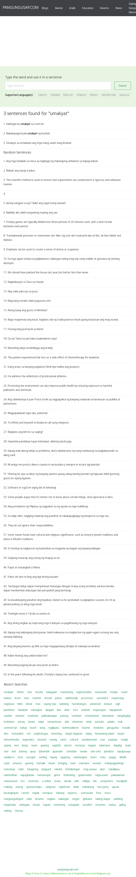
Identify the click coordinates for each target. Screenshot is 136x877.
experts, (72, 793)
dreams (39, 799)
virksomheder (11, 739)
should (48, 698)
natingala (24, 804)
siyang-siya (50, 704)
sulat (6, 763)
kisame (86, 728)
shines (20, 692)
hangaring (32, 769)
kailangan (64, 799)
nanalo (83, 751)
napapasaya (124, 751)
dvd (14, 751)
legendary (28, 739)
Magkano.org (103, 873)
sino (29, 692)
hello (20, 704)
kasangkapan (11, 793)
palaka (111, 722)
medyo (114, 692)
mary (103, 757)
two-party (103, 787)
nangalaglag (124, 716)
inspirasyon (99, 710)
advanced (95, 704)
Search (123, 86)
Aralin (72, 8)
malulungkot (80, 757)
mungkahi (121, 781)
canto (63, 739)
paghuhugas (41, 733)
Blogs (45, 8)
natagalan (73, 804)
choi (6, 751)
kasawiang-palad (104, 733)
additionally (71, 698)
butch (33, 728)
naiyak (35, 793)
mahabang (88, 787)
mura (108, 793)
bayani (46, 804)
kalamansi (104, 745)
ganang (29, 763)
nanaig (53, 739)
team (128, 745)
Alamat (59, 8)
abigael (49, 710)
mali (120, 722)
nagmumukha (84, 692)
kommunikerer (70, 728)
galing (122, 804)
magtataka (10, 804)
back (73, 763)
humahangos (79, 704)
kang (42, 728)
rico (23, 781)
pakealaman (118, 775)
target (75, 799)
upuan (115, 787)
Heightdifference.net (84, 873)
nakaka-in (9, 757)
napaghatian (27, 775)
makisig (8, 787)
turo (75, 710)
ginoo (57, 775)
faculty (39, 692)
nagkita (51, 799)
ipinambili (44, 751)
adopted (50, 787)
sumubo (99, 722)
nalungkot (36, 710)
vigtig (89, 733)
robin (21, 769)
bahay (23, 728)
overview (84, 763)
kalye (41, 722)
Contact (45, 873)
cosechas (33, 781)
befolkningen (73, 769)
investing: (56, 733)
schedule (71, 751)
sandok (8, 716)
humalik (41, 763)
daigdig (117, 745)
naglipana (53, 728)
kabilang (64, 704)
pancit (58, 698)
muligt (124, 739)
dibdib (122, 757)
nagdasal (9, 704)
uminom (19, 716)
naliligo (86, 781)
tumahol (87, 804)
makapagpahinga (114, 763)
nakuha (58, 769)
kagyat (92, 745)
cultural (74, 739)
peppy (112, 757)
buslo (57, 781)
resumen (100, 804)
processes (87, 698)
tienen (31, 722)
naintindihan (10, 775)
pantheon (9, 710)
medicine (98, 728)
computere (106, 781)
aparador (58, 751)
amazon (17, 763)
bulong (23, 751)
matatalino (18, 733)
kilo (95, 781)
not (29, 733)
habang (60, 793)
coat (102, 739)
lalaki (76, 787)
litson (18, 698)
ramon (25, 793)
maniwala (33, 716)
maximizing (66, 692)
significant (64, 787)
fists (98, 793)
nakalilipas (114, 769)
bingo (25, 745)
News (118, 8)
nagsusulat (101, 775)
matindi (37, 698)
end (16, 745)
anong (21, 722)
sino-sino (96, 751)
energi (19, 787)
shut (26, 698)
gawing (45, 745)
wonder (97, 763)
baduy (112, 804)
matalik (126, 728)
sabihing (118, 799)
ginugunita (113, 728)
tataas (36, 804)
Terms (37, 873)
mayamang (117, 698)
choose (19, 810)
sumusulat (87, 793)
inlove (29, 704)
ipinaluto (109, 751)
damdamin (108, 716)
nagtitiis (56, 745)
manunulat (101, 692)
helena (7, 698)
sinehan (85, 710)
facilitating (69, 775)
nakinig (7, 810)
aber (102, 769)
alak (67, 722)
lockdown (9, 722)
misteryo (80, 745)
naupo (120, 733)
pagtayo (113, 739)
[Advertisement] (68, 41)
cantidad (76, 716)
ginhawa (87, 799)
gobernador (85, 775)
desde (67, 781)
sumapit (30, 757)
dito (6, 733)
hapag (53, 757)
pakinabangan (49, 716)
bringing (62, 763)
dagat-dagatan (73, 733)
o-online (46, 781)
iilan (59, 710)
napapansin (115, 710)
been (34, 745)
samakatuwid (89, 739)
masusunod (10, 781)
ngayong (65, 757)
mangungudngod (13, 799)
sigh (117, 704)
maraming (59, 804)
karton (68, 745)
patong (64, 716)
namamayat (44, 775)
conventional (92, 716)
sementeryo (54, 722)
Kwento (104, 8)
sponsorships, (34, 787)
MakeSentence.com (61, 873)
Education (87, 8)
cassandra (102, 698)
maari (124, 692)
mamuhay (9, 769)
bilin (77, 781)
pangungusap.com (68, 869)
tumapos (47, 793)
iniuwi (51, 763)
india (29, 799)
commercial (10, 728)
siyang (7, 745)
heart (94, 757)
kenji (88, 722)
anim (67, 710)
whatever (77, 722)
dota (20, 757)
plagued (46, 769)
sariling (43, 757)
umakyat (8, 692)
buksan (108, 704)
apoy (33, 751)
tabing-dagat (102, 799)
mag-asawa (90, 769)
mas (38, 704)
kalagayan (51, 692)
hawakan (23, 710)
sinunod (41, 739)
